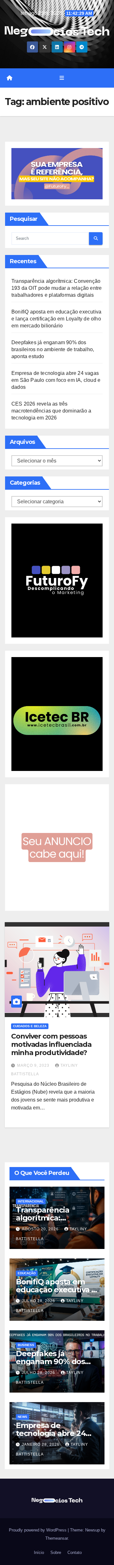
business (26, 1345)
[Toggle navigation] (61, 78)
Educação (27, 1273)
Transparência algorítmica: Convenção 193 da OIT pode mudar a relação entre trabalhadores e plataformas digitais (56, 288)
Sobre (55, 1552)
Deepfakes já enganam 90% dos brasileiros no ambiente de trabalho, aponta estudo (52, 349)
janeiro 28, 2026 (41, 1444)
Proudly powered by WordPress (38, 1530)
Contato (74, 1552)
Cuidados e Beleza (30, 1026)
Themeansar (56, 1538)
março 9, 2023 (34, 1065)
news (22, 1417)
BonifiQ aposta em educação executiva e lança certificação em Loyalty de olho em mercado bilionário (56, 318)
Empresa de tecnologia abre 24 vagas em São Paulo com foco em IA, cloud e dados (55, 380)
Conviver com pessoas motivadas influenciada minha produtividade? (51, 1044)
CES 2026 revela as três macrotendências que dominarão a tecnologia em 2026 (51, 410)
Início (38, 1552)
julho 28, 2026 (39, 1301)
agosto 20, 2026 (41, 1229)
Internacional (31, 1201)
